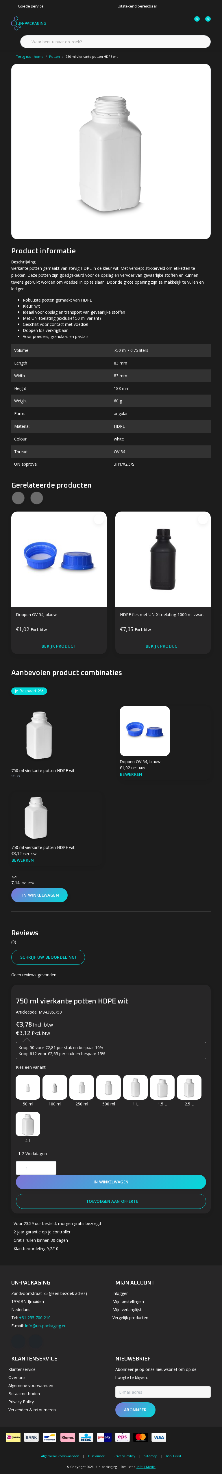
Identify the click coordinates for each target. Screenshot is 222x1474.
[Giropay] (104, 1437)
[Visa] (158, 1437)
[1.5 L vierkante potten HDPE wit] (162, 1087)
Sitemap (150, 1456)
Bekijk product (59, 646)
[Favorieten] (183, 23)
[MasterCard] (140, 1437)
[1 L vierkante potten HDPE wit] (135, 1087)
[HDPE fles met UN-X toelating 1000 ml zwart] (163, 559)
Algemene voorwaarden (60, 1456)
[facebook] (18, 1341)
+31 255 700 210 (35, 1317)
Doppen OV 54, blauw (36, 614)
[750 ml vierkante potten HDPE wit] (111, 151)
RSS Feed (173, 1456)
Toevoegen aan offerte (112, 1201)
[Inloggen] (172, 23)
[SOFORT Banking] (67, 1437)
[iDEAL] (13, 1437)
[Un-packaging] (28, 22)
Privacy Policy (124, 1456)
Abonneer (135, 1409)
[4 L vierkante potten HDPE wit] (28, 1124)
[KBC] (86, 1437)
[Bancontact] (49, 1437)
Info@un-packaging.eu (45, 1325)
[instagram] (35, 1341)
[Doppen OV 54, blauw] (59, 559)
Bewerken (131, 774)
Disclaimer (96, 1456)
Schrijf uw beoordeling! (48, 957)
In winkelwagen (111, 1182)
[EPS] (122, 1437)
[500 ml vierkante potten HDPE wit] (108, 1087)
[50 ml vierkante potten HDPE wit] (28, 1087)
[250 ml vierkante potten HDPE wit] (81, 1087)
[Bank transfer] (31, 1437)
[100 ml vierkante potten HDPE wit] (54, 1087)
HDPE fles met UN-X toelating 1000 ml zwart (162, 614)
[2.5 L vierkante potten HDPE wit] (189, 1087)
